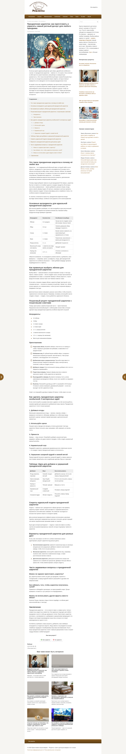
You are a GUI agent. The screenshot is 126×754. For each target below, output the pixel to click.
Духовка (39, 16)
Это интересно (42, 21)
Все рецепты (94, 7)
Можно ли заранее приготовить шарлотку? (44, 147)
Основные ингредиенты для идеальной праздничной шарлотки (49, 106)
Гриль (71, 16)
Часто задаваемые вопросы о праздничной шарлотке (46, 144)
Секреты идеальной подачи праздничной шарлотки (46, 139)
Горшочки (65, 16)
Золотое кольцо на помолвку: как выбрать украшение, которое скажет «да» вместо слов (37, 724)
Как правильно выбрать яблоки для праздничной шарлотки (48, 108)
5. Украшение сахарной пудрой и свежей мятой (45, 133)
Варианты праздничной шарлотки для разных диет (46, 141)
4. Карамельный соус (38, 130)
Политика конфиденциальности (35, 750)
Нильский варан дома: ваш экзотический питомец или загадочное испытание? (89, 162)
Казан (77, 16)
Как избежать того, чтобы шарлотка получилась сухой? (47, 150)
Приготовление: (37, 117)
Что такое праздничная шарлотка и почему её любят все (47, 103)
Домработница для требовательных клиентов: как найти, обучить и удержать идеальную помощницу (37, 671)
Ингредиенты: (37, 114)
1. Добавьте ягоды (38, 122)
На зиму (83, 16)
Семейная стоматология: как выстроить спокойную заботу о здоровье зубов (87, 93)
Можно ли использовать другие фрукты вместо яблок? (47, 152)
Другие (89, 16)
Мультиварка (32, 16)
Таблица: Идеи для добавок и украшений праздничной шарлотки (50, 136)
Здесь (91, 52)
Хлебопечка (57, 16)
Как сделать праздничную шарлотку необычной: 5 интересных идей (51, 120)
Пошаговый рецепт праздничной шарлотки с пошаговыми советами (51, 111)
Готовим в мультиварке (32, 21)
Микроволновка (48, 16)
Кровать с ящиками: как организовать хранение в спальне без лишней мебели (62, 697)
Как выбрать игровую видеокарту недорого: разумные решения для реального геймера (62, 724)
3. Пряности (36, 128)
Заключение (34, 155)
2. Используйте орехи (39, 125)
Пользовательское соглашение (53, 750)
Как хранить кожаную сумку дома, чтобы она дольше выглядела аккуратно (38, 697)
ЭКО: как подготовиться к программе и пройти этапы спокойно (60, 670)
